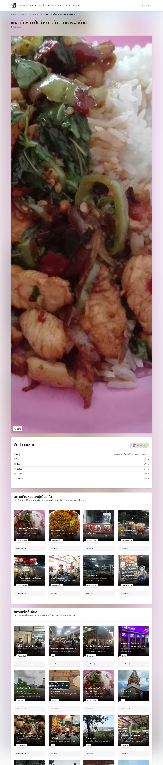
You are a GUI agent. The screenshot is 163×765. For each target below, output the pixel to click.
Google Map (141, 445)
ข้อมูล (75, 5)
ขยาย (19, 429)
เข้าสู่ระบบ (146, 5)
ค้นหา (33, 5)
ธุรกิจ (65, 5)
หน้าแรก (23, 5)
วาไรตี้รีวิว (43, 5)
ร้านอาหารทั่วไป (36, 14)
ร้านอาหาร (24, 14)
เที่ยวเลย (55, 5)
